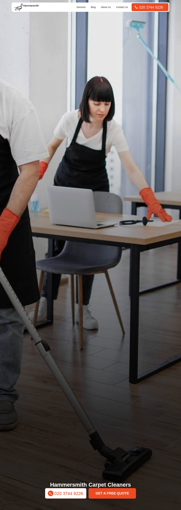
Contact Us (122, 7)
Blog (93, 7)
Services (81, 7)
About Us (106, 7)
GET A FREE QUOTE (112, 493)
